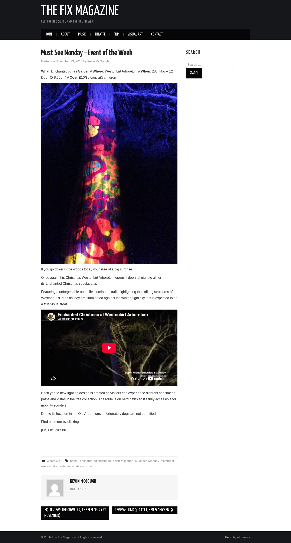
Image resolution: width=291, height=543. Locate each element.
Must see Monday (147, 460)
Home (48, 34)
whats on (78, 466)
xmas (89, 466)
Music (82, 34)
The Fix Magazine (80, 11)
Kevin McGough (98, 61)
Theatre (100, 34)
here (83, 422)
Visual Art (135, 34)
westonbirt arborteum (55, 466)
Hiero (228, 537)
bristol (74, 460)
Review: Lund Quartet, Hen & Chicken (142, 510)
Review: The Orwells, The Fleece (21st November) (75, 513)
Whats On (53, 460)
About (65, 34)
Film (116, 34)
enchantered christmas (95, 460)
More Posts (78, 489)
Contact (157, 34)
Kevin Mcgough (122, 460)
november (167, 460)
